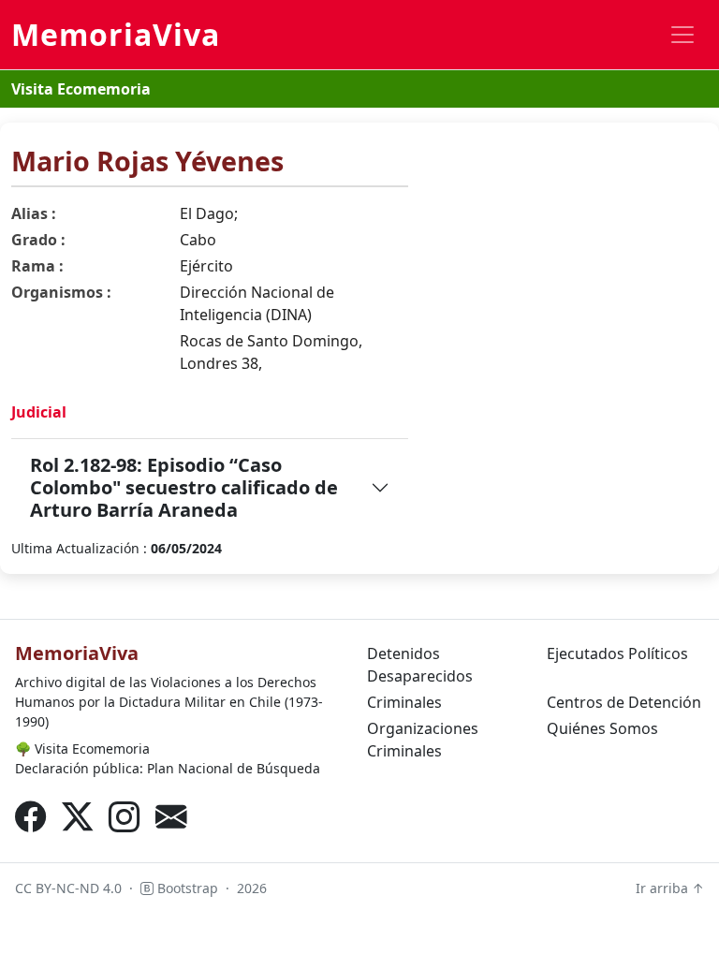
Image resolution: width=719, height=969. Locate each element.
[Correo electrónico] (171, 816)
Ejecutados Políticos (617, 653)
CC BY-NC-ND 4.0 (68, 888)
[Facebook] (31, 816)
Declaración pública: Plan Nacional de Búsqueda (167, 768)
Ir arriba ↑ (670, 888)
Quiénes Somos (602, 728)
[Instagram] (124, 816)
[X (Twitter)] (78, 816)
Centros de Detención (624, 702)
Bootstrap (186, 888)
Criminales (404, 702)
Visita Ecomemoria (81, 89)
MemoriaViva (115, 34)
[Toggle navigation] (682, 34)
